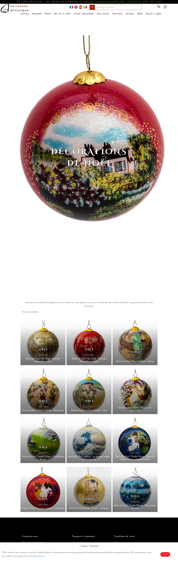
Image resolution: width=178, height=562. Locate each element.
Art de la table (62, 13)
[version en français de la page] (71, 7)
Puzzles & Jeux (153, 13)
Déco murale (103, 13)
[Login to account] (165, 7)
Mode (140, 13)
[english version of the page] (76, 7)
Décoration (117, 13)
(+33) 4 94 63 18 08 (32, 2)
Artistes (25, 13)
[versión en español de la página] (80, 7)
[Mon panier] (159, 7)
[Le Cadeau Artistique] (14, 8)
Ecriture (130, 13)
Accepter (165, 554)
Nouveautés (36, 13)
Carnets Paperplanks (84, 13)
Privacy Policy (38, 556)
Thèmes (47, 13)
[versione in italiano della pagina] (85, 7)
